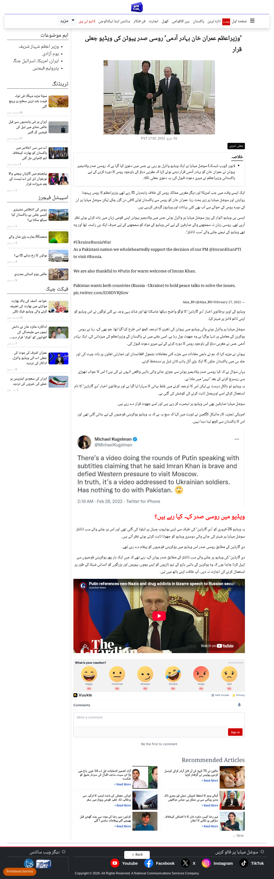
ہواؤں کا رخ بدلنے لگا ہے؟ (30, 255)
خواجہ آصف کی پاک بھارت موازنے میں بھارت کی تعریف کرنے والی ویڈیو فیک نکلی (28, 306)
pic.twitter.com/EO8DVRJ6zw (100, 293)
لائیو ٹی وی (87, 21)
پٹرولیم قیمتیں (45, 68)
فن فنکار (139, 21)
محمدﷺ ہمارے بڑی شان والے (28, 237)
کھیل (164, 21)
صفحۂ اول (239, 21)
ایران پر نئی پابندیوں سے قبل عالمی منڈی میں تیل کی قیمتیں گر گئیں (28, 127)
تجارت (153, 21)
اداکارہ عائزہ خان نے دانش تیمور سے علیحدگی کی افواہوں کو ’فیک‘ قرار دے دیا (29, 332)
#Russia (94, 257)
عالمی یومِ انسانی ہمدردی (30, 274)
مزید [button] (65, 21)
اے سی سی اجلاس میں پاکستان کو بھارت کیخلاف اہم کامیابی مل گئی (29, 153)
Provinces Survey (19, 871)
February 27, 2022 (227, 302)
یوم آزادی (50, 54)
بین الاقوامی (181, 21)
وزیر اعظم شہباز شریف (39, 47)
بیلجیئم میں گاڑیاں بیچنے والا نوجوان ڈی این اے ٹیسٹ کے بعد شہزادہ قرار (27, 179)
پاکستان (198, 21)
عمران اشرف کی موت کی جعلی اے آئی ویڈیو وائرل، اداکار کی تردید (29, 358)
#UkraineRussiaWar (92, 242)
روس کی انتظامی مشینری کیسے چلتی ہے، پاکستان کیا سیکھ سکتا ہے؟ (29, 215)
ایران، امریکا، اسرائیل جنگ (36, 61)
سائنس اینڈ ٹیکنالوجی (114, 21)
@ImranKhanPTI (225, 250)
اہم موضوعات (54, 35)
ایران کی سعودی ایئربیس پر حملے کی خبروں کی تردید (28, 381)
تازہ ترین (214, 21)
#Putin (124, 271)
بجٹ (226, 21)
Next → (238, 836)
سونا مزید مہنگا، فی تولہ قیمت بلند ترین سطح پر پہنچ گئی (28, 101)
